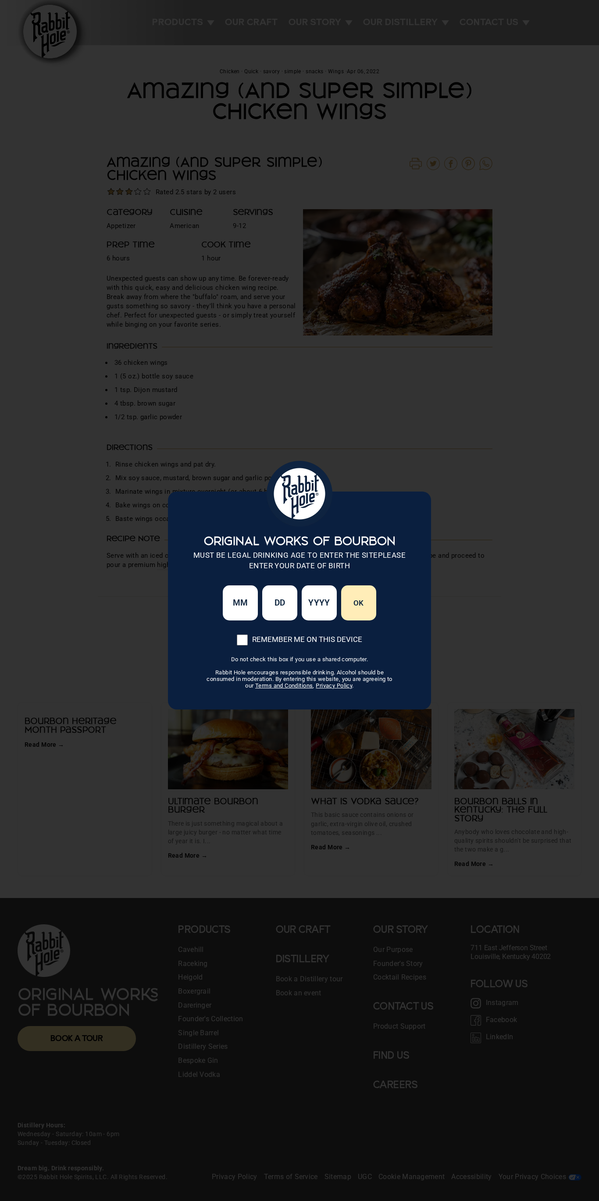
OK (358, 603)
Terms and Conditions (284, 685)
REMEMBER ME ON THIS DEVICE (307, 639)
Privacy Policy (334, 685)
